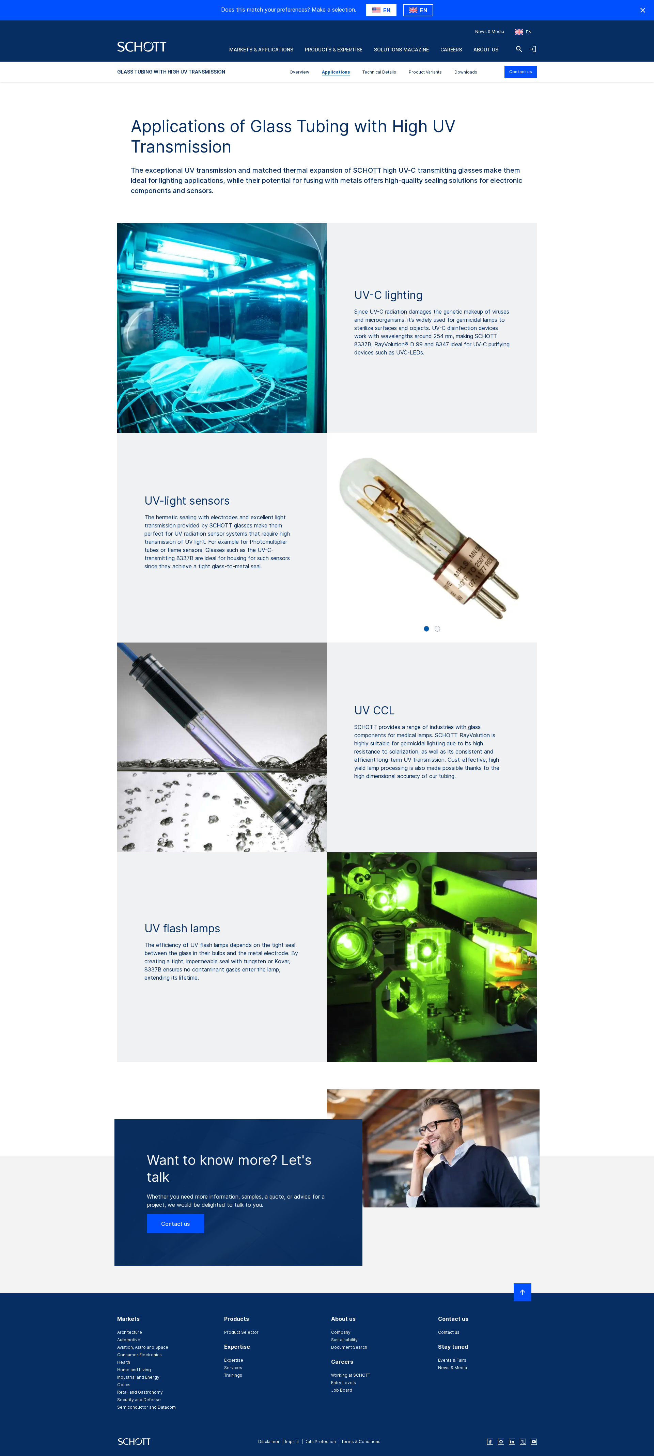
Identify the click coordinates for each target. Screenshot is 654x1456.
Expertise (233, 1360)
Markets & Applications (261, 49)
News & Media (489, 31)
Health (123, 1362)
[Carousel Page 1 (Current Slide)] (426, 629)
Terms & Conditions (360, 1441)
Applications (336, 72)
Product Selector (241, 1332)
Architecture (129, 1332)
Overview (299, 72)
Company (341, 1332)
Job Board (341, 1390)
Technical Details (379, 72)
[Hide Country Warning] (643, 10)
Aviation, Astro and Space (142, 1347)
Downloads (465, 72)
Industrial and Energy (138, 1377)
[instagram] (501, 1442)
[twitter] (523, 1442)
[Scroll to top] (522, 1292)
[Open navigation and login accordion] (533, 49)
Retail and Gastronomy (140, 1392)
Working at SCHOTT (350, 1375)
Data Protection (320, 1441)
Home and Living (134, 1369)
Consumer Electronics (139, 1354)
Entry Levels (343, 1382)
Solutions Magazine (401, 49)
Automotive (128, 1339)
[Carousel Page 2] (437, 629)
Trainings (233, 1375)
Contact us (520, 71)
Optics (123, 1384)
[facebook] (490, 1442)
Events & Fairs (452, 1360)
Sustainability (344, 1339)
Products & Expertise (333, 49)
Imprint (292, 1441)
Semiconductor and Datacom (146, 1407)
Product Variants (425, 72)
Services (233, 1367)
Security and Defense (139, 1399)
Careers (451, 49)
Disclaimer (269, 1441)
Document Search (349, 1347)
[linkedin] (512, 1442)
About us (485, 49)
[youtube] (534, 1442)
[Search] (519, 49)
